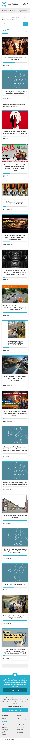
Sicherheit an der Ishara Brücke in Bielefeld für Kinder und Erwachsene (15, 378)
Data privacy (20, 729)
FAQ (18, 718)
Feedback (4, 721)
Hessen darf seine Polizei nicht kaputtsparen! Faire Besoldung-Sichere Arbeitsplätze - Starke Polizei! (15, 167)
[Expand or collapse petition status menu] (26, 31)
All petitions (5, 729)
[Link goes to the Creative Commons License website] (2, 739)
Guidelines (4, 727)
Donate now (15, 690)
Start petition (5, 731)
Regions (4, 734)
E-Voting (19, 721)
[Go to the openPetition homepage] (10, 4)
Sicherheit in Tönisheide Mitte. (15, 584)
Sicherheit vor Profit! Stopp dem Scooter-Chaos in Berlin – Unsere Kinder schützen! (15, 237)
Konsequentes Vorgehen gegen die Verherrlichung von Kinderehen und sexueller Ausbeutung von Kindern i (15, 449)
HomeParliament (21, 720)
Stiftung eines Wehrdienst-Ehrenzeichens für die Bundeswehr (15, 203)
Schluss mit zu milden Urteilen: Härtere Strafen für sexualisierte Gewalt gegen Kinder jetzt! (15, 272)
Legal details (20, 731)
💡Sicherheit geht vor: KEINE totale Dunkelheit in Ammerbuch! (15, 92)
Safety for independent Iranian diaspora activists (15, 59)
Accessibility (20, 732)
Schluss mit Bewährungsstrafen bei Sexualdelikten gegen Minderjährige (15, 483)
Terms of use (20, 727)
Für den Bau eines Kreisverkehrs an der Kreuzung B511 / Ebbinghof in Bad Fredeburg (15, 308)
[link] (27, 4)
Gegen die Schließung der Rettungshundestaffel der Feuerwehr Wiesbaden (15, 343)
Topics (3, 732)
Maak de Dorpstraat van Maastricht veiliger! (15, 516)
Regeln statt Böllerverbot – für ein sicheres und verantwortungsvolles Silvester (15, 413)
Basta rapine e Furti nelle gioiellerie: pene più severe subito (15, 617)
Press (3, 720)
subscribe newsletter (15, 710)
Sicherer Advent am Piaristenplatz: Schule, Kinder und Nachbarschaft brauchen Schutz (15, 551)
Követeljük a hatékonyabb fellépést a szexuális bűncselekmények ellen (15, 132)
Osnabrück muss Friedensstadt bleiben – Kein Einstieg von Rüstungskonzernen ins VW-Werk (15, 651)
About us (4, 718)
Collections (5, 30)
